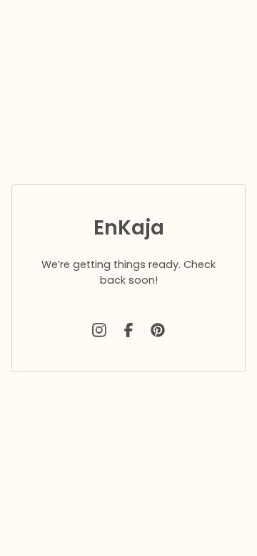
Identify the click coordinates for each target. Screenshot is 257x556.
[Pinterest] (158, 330)
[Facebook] (128, 330)
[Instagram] (99, 330)
